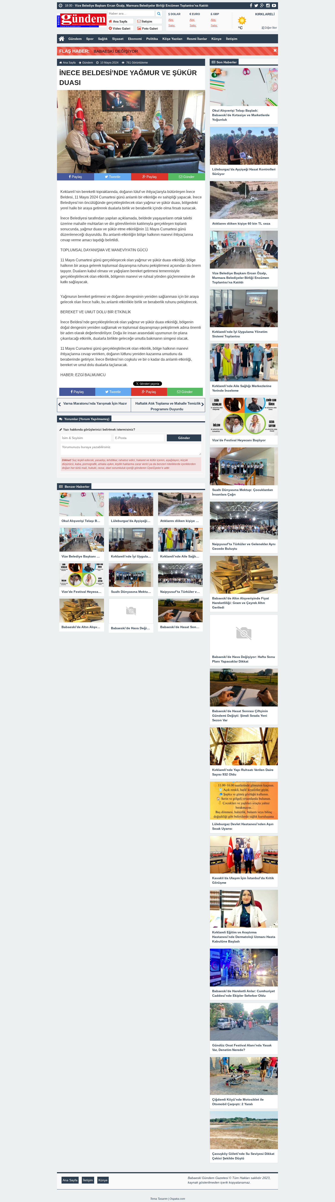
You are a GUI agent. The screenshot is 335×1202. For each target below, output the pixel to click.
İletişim (146, 21)
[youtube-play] (274, 5)
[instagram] (268, 5)
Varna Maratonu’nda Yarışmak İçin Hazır (95, 403)
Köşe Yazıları (172, 39)
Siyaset (118, 39)
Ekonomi (135, 39)
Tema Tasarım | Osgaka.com (167, 1198)
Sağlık (103, 39)
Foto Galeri (149, 28)
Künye (216, 39)
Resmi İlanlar (197, 39)
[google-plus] (262, 5)
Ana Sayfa (119, 21)
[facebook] (251, 5)
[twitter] (256, 5)
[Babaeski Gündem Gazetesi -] (81, 19)
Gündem (75, 39)
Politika (152, 39)
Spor (89, 39)
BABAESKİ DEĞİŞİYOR (116, 51)
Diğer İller (270, 27)
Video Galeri (121, 28)
